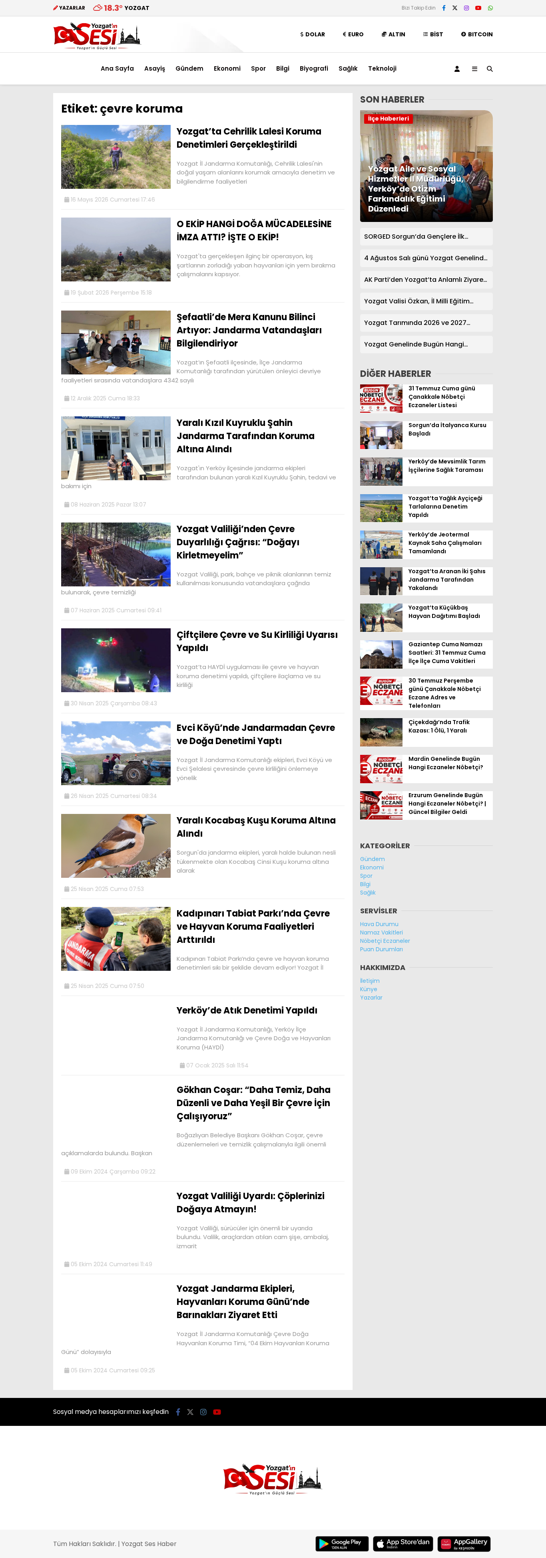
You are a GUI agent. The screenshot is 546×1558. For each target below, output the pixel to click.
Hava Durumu (379, 924)
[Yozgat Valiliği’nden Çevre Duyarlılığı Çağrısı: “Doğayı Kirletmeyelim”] (116, 584)
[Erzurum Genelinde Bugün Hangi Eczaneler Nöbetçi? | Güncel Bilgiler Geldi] (381, 818)
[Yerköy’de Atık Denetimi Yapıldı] (116, 1066)
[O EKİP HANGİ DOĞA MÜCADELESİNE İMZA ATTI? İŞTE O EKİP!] (116, 279)
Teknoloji (382, 68)
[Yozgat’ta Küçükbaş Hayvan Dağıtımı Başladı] (381, 630)
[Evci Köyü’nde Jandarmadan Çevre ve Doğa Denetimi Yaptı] (116, 783)
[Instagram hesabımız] (466, 8)
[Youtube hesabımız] (478, 8)
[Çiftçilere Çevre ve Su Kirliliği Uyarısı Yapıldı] (116, 690)
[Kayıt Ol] (458, 69)
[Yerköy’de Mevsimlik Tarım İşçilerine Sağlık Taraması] (381, 484)
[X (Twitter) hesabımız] (455, 8)
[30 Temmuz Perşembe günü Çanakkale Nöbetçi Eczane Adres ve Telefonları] (381, 703)
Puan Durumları (381, 949)
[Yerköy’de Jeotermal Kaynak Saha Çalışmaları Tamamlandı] (381, 557)
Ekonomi (227, 68)
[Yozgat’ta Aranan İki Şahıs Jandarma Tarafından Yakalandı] (381, 593)
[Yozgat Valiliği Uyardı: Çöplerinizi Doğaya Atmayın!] (116, 1251)
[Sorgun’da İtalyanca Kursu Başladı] (381, 447)
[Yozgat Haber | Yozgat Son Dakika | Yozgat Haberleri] (97, 48)
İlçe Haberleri (388, 119)
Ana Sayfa (117, 68)
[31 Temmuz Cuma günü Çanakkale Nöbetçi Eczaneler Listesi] (381, 411)
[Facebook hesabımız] (444, 8)
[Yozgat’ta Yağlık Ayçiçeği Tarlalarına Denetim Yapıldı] (381, 520)
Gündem (189, 68)
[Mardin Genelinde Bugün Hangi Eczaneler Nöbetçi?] (381, 781)
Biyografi (314, 68)
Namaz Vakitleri (381, 932)
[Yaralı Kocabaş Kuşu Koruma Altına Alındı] (116, 876)
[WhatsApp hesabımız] (490, 8)
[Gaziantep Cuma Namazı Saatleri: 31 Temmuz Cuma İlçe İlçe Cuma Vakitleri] (381, 667)
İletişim (370, 981)
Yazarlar (371, 998)
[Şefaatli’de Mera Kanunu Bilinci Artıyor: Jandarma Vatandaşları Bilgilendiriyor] (116, 372)
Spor (258, 68)
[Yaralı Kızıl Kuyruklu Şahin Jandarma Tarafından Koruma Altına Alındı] (116, 478)
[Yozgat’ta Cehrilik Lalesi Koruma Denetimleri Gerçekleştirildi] (116, 187)
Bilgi (282, 68)
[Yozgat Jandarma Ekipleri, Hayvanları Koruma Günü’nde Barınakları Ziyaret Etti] (116, 1344)
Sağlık (348, 68)
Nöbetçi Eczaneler (385, 941)
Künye (368, 989)
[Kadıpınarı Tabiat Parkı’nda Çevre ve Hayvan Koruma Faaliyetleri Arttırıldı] (116, 969)
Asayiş (154, 68)
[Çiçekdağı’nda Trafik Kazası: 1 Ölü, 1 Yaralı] (381, 744)
